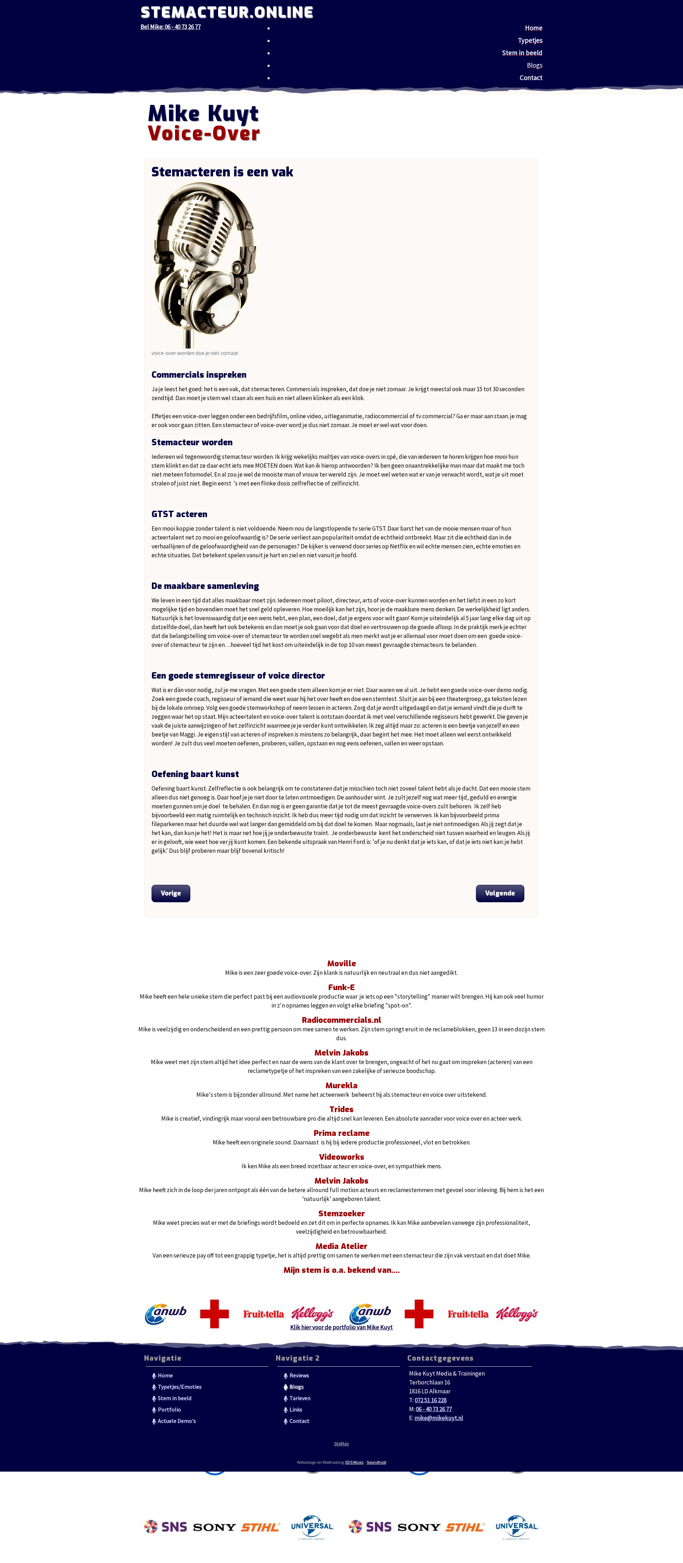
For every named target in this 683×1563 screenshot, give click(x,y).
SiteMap (341, 1444)
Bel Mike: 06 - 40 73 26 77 (171, 27)
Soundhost (376, 1462)
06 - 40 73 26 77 (434, 1409)
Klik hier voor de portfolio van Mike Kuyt (341, 1327)
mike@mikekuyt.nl (438, 1418)
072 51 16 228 (430, 1400)
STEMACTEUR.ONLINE (227, 12)
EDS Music (354, 1462)
